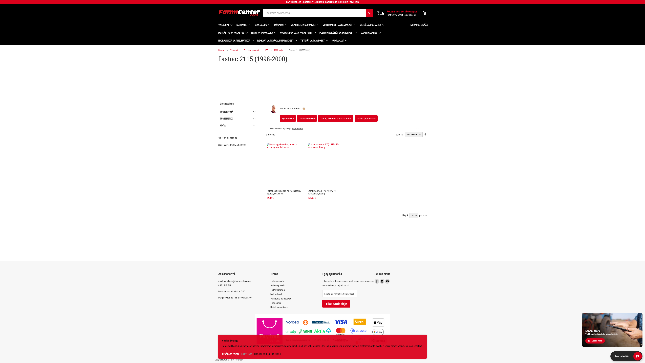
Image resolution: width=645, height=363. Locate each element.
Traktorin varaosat (251, 50)
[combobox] (318, 13)
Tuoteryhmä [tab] (226, 111)
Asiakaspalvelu (277, 285)
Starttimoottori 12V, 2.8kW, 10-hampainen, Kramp (322, 192)
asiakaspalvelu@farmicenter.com (234, 281)
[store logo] (239, 13)
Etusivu (221, 50)
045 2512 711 (224, 285)
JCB (266, 50)
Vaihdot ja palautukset (281, 298)
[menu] (311, 33)
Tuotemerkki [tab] (226, 118)
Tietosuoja (275, 303)
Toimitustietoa (277, 289)
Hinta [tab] (223, 125)
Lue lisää (276, 353)
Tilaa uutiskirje (336, 304)
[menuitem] (224, 25)
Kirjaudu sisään (419, 25)
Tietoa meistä (277, 281)
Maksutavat (276, 294)
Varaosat (234, 50)
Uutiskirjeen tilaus (279, 307)
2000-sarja (278, 50)
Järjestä (399, 134)
